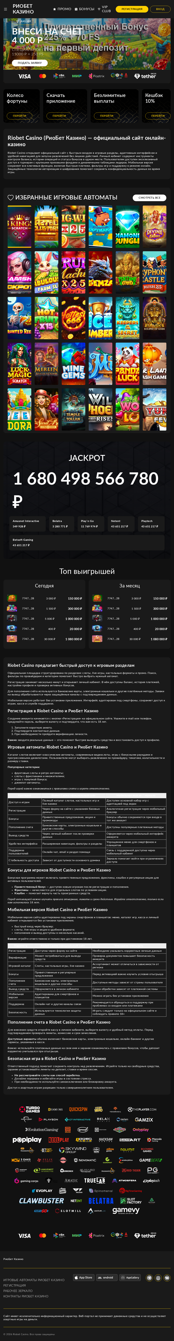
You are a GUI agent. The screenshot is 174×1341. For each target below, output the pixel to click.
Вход (160, 9)
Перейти (19, 116)
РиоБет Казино (23, 9)
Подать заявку (30, 63)
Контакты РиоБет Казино (25, 1296)
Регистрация (132, 9)
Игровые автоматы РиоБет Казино (33, 1280)
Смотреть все (149, 197)
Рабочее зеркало (18, 1291)
